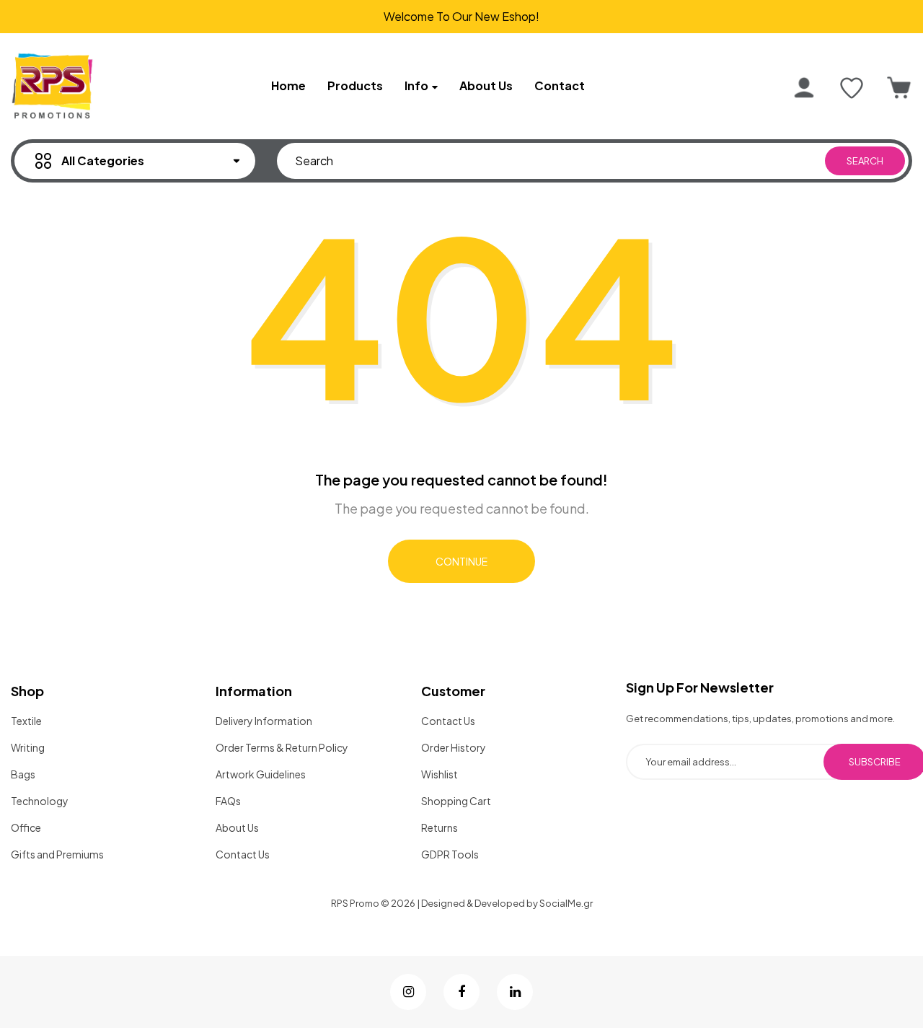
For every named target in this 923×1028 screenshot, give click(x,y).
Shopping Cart (456, 800)
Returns (439, 827)
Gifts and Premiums (57, 854)
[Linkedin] (515, 992)
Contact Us (243, 854)
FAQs (228, 800)
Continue (461, 561)
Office (26, 827)
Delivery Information (264, 720)
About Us (237, 827)
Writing (28, 747)
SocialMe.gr (566, 903)
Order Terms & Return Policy (282, 747)
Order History (453, 747)
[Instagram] (408, 992)
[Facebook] (461, 992)
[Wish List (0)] (852, 88)
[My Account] (804, 88)
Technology (40, 800)
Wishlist (439, 774)
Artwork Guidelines (261, 774)
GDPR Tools (450, 854)
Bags (23, 774)
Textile (26, 720)
